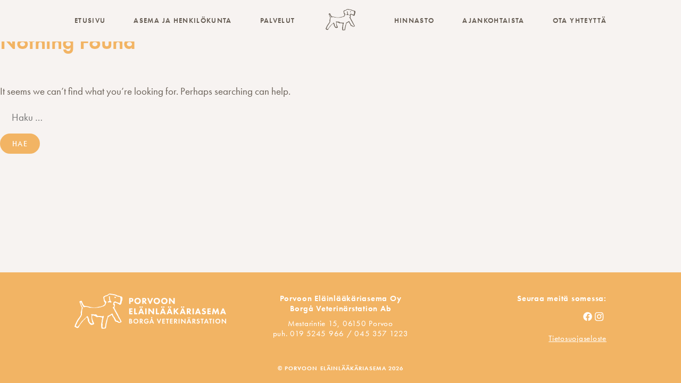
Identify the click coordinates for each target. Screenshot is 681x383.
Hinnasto (414, 20)
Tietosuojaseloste (578, 338)
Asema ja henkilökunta (182, 20)
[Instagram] (600, 317)
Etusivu (89, 20)
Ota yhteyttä (580, 20)
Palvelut (277, 20)
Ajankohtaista (493, 20)
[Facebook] (588, 317)
